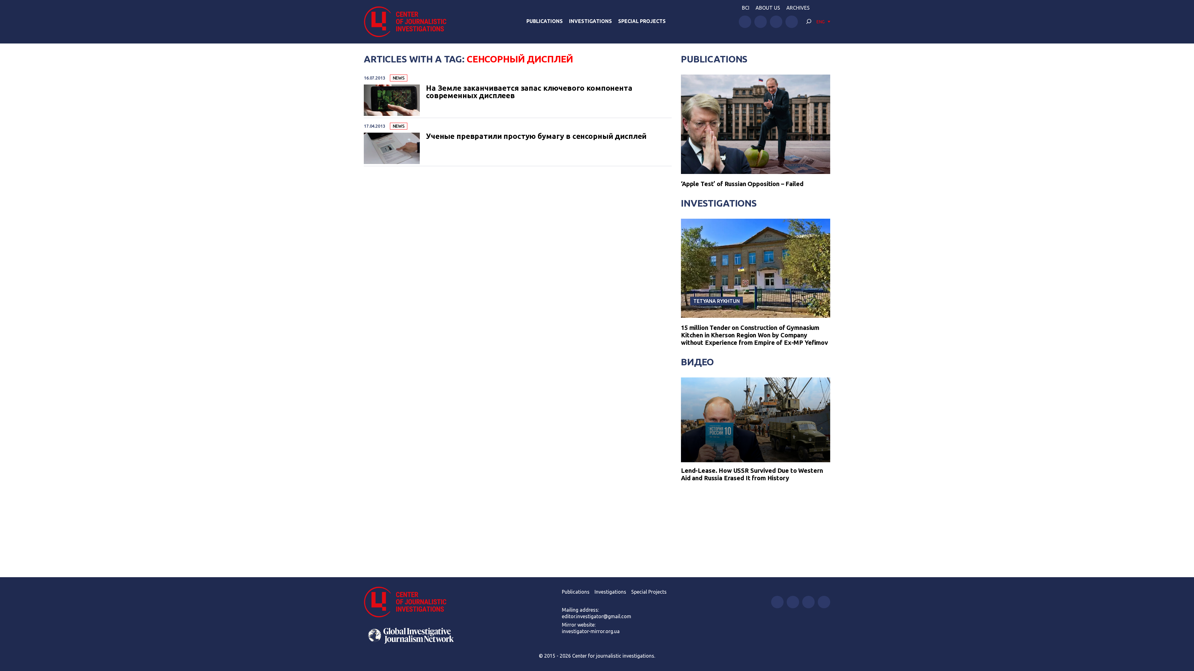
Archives (798, 8)
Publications (544, 21)
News (399, 77)
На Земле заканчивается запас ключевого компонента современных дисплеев (529, 91)
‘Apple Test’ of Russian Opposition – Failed (742, 183)
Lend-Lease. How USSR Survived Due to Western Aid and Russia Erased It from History (752, 474)
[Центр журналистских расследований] (408, 21)
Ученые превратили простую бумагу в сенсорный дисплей (536, 136)
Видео (697, 362)
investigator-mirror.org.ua (591, 631)
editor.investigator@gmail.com (596, 616)
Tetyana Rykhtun (716, 301)
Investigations (590, 21)
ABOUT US (768, 8)
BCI (745, 8)
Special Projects (642, 21)
